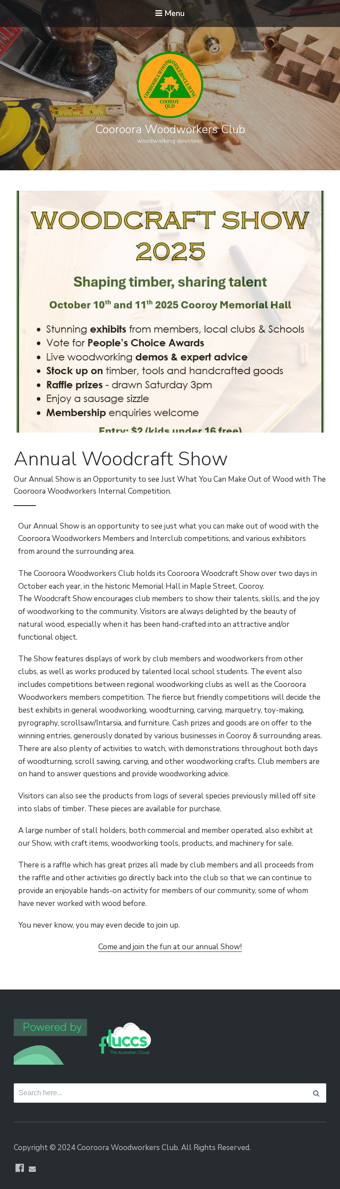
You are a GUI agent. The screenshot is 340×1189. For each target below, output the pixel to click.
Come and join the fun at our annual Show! (170, 947)
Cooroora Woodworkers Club (170, 129)
